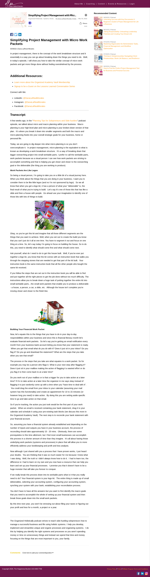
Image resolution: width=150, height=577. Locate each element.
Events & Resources (117, 4)
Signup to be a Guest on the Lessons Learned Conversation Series (44, 86)
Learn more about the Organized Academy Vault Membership (42, 82)
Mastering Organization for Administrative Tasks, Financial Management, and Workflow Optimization (121, 46)
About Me (78, 4)
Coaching (90, 4)
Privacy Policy (111, 569)
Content (101, 4)
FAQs (119, 569)
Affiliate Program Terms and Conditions (135, 569)
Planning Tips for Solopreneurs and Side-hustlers (55, 121)
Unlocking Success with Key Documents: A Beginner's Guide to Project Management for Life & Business (121, 22)
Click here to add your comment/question (37, 553)
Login (132, 4)
